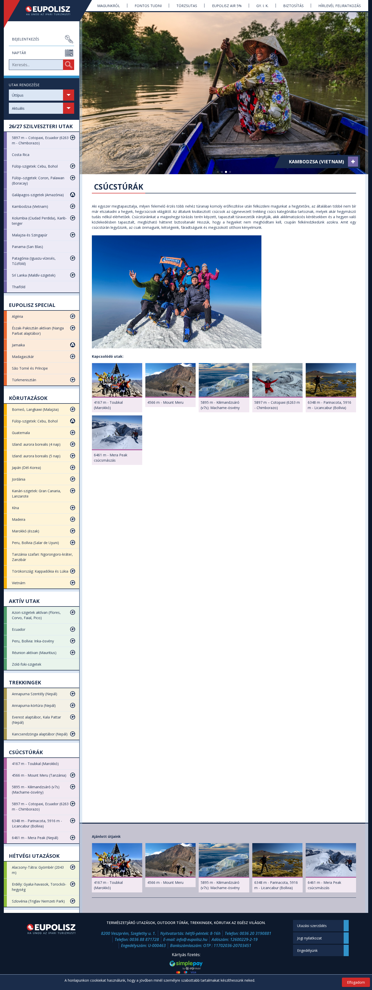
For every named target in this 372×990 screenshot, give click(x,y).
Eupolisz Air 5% (227, 5)
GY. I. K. (262, 5)
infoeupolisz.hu (191, 939)
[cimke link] (353, 161)
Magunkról (108, 5)
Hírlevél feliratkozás (339, 5)
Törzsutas (186, 5)
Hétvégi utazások (34, 855)
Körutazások (28, 398)
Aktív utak (24, 601)
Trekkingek (25, 682)
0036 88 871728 (144, 939)
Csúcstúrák (26, 752)
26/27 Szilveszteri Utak (41, 126)
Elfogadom (356, 982)
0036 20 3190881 (255, 933)
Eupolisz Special (32, 305)
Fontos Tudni (148, 5)
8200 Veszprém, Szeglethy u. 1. (128, 933)
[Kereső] (68, 64)
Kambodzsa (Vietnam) (316, 162)
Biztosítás (293, 5)
